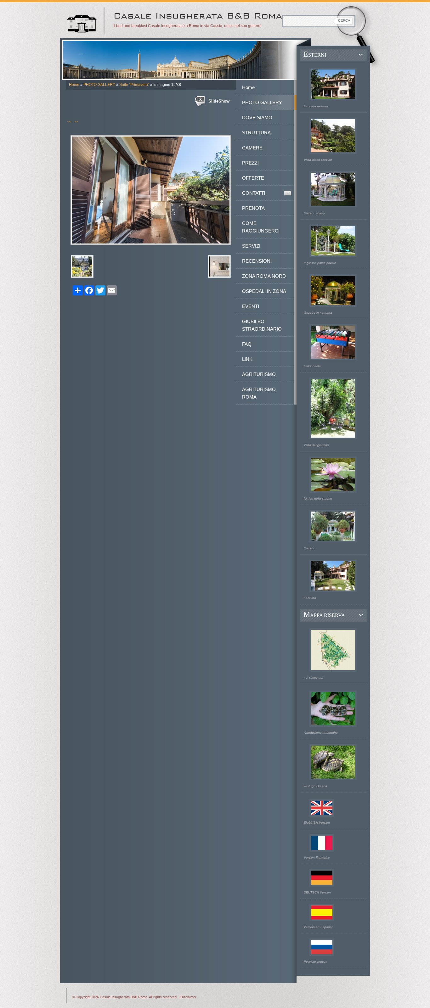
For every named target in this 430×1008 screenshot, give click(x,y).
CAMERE (252, 147)
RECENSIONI (257, 261)
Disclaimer (188, 997)
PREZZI (250, 162)
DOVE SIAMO (257, 117)
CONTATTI (253, 193)
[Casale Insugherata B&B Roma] (81, 21)
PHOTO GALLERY (99, 84)
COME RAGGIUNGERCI (261, 227)
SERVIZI (251, 246)
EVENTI (250, 306)
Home (74, 84)
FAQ (247, 344)
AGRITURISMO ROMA (259, 393)
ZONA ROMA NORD (264, 276)
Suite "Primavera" (134, 84)
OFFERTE (253, 178)
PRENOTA (253, 208)
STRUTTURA (256, 132)
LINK (247, 359)
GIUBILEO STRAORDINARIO (262, 325)
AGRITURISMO (259, 374)
